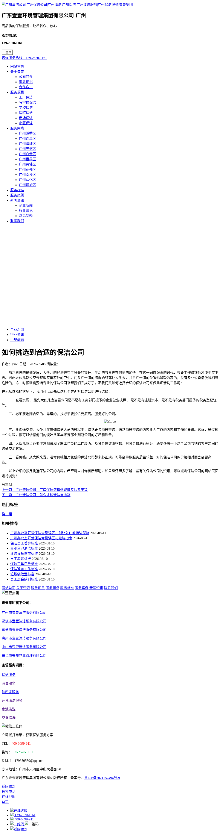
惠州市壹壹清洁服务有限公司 (24, 638)
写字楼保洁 (27, 102)
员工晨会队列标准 (24, 579)
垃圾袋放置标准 (22, 574)
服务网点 (17, 128)
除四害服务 (10, 692)
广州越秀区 (27, 133)
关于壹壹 (17, 71)
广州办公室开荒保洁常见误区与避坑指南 (41, 538)
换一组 (7, 514)
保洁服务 (8, 675)
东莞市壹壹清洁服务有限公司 (24, 630)
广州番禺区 (27, 159)
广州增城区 (27, 185)
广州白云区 (27, 154)
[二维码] (17, 824)
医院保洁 (26, 113)
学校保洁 (26, 107)
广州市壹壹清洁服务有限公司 (24, 612)
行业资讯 (26, 210)
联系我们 (17, 221)
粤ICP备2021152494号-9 (102, 778)
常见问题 (26, 216)
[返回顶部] (19, 829)
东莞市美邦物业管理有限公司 (24, 655)
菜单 (8, 52)
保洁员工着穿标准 (24, 543)
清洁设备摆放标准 (24, 553)
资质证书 (26, 82)
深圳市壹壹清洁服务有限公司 (24, 621)
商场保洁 (26, 118)
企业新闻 (26, 205)
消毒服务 (8, 683)
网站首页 (17, 66)
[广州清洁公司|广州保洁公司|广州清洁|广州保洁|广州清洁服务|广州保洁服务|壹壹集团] (67, 4)
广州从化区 (27, 180)
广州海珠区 (27, 143)
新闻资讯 (17, 200)
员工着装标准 (20, 559)
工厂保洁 (26, 97)
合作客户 (26, 87)
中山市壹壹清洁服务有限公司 (24, 647)
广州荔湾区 (27, 138)
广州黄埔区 (27, 164)
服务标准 (17, 190)
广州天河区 (27, 149)
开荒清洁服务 (12, 700)
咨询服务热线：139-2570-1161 (24, 58)
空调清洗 (8, 718)
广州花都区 (27, 169)
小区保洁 (26, 123)
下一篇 (36, 495)
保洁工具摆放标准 (24, 564)
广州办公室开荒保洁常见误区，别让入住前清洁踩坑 (49, 533)
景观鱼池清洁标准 (24, 548)
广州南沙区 (27, 174)
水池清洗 (8, 709)
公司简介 (26, 77)
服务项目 (17, 92)
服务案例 (17, 195)
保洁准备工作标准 (24, 569)
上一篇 (45, 490)
